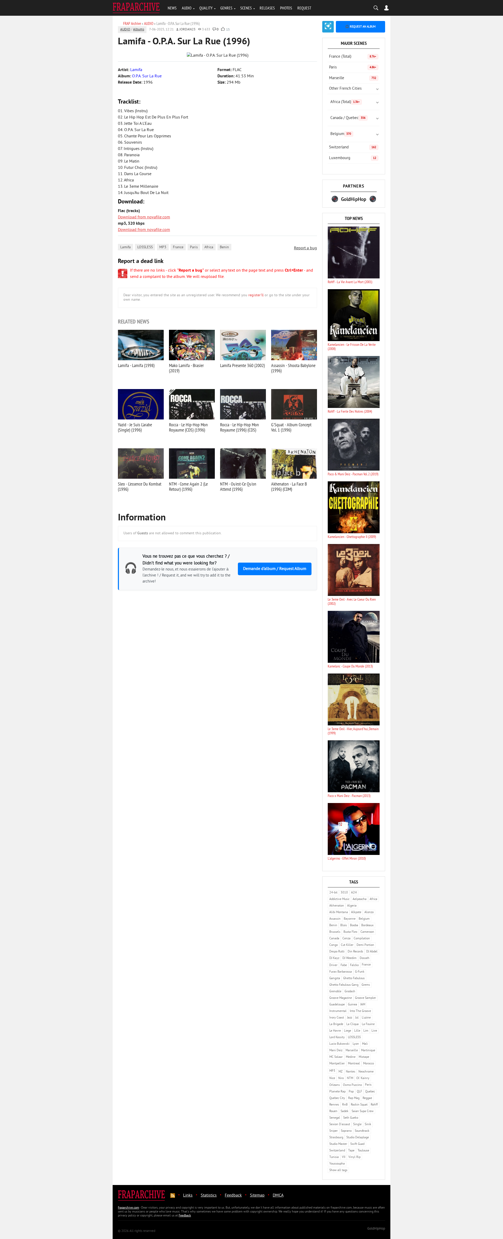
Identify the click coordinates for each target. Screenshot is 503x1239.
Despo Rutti (337, 952)
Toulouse (363, 1151)
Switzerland (352, 147)
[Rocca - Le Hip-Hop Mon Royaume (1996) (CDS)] (243, 404)
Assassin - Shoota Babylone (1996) (293, 368)
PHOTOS (286, 7)
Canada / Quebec (347, 118)
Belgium (340, 134)
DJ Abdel (372, 952)
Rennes (334, 1105)
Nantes (350, 1072)
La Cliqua (352, 1024)
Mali (365, 1044)
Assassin (335, 919)
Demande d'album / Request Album (274, 569)
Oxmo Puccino (352, 1085)
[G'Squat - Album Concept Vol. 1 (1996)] (294, 404)
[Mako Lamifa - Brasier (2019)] (192, 345)
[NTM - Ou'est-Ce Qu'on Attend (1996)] (243, 463)
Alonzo (369, 912)
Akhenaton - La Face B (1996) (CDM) (289, 486)
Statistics (209, 1195)
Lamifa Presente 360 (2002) (242, 365)
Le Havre (335, 1031)
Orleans (334, 1085)
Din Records (355, 952)
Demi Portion (365, 945)
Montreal (354, 1064)
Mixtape (364, 1057)
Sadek (344, 1111)
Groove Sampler (365, 998)
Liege (347, 1031)
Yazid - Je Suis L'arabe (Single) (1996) (135, 427)
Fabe (344, 965)
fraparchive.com (128, 1208)
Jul (357, 1018)
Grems (366, 985)
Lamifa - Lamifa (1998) (136, 365)
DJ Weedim (349, 958)
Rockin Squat (359, 1105)
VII (343, 1157)
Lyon (356, 1044)
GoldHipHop (376, 1229)
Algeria (352, 906)
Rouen (333, 1111)
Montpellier (337, 1064)
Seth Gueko (350, 1118)
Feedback (233, 1195)
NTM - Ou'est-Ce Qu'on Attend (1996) (238, 486)
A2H (354, 893)
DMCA (278, 1195)
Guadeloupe (337, 1005)
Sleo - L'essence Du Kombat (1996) (139, 486)
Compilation (362, 939)
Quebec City (337, 1098)
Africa (208, 247)
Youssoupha (337, 1164)
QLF (359, 1092)
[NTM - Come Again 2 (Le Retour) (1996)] (192, 463)
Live (374, 1031)
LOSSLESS (145, 247)
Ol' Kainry (362, 1078)
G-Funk (359, 972)
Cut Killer (347, 945)
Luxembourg (352, 158)
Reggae (367, 1098)
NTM (350, 1078)
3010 (344, 893)
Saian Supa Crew (363, 1111)
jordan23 (187, 30)
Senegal (334, 1118)
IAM (362, 1005)
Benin (224, 247)
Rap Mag (353, 1098)
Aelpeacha (360, 899)
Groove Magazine (340, 998)
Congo (333, 945)
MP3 (162, 247)
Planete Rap (337, 1092)
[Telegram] (328, 27)
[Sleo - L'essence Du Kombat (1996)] (141, 463)
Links (188, 1195)
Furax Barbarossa (340, 972)
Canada (334, 939)
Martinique (368, 1051)
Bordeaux (367, 926)
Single (357, 1125)
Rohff (374, 1105)
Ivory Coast (336, 1018)
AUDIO (187, 7)
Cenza (346, 939)
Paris (194, 247)
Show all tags (338, 1170)
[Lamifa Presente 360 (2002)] (243, 345)
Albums (138, 30)
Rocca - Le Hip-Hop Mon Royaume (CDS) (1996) (188, 427)
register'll (256, 295)
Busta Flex (350, 932)
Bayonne (350, 919)
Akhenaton (336, 906)
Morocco (368, 1064)
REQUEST (304, 7)
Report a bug (305, 248)
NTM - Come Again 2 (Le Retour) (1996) (188, 486)
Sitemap (257, 1195)
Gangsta (334, 979)
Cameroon (367, 932)
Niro (341, 1078)
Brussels (334, 932)
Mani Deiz (335, 1051)
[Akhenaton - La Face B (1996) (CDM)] (294, 463)
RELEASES (267, 7)
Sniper (333, 1131)
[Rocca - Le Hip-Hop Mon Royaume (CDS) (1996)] (192, 404)
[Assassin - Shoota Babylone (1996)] (294, 345)
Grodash (350, 992)
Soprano (346, 1131)
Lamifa (125, 247)
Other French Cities (345, 88)
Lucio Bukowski (339, 1044)
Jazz (349, 1018)
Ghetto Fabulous (354, 979)
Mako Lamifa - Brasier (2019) (186, 368)
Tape (351, 1151)
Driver (333, 965)
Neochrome (366, 1072)
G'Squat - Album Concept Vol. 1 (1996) (291, 427)
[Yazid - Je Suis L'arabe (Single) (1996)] (141, 404)
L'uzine (366, 1018)
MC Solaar (336, 1057)
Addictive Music (339, 899)
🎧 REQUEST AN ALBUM (360, 27)
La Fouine (368, 1024)
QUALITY (205, 7)
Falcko (354, 965)
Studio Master (338, 1144)
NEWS (172, 7)
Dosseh (364, 958)
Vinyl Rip (354, 1157)
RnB (345, 1105)
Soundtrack (362, 1131)
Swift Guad (357, 1144)
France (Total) (352, 56)
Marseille (352, 78)
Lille (357, 1031)
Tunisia (334, 1157)
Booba (354, 926)
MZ (340, 1072)
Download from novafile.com (144, 217)
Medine (351, 1057)
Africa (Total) (345, 102)
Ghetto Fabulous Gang (343, 985)
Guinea (352, 1005)
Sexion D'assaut (339, 1125)
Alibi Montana (338, 912)
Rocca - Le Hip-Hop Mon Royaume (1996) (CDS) (239, 427)
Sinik (368, 1125)
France (178, 247)
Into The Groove (360, 1011)
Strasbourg (336, 1138)
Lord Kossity (337, 1037)
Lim (365, 1031)
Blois (343, 926)
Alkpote (356, 912)
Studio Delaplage (357, 1138)
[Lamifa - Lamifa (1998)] (141, 345)
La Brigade (336, 1024)
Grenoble (335, 992)
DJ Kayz (334, 958)
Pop (351, 1092)
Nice (332, 1078)
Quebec (370, 1092)
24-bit (333, 893)
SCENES (246, 7)
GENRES (226, 7)
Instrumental (338, 1011)
